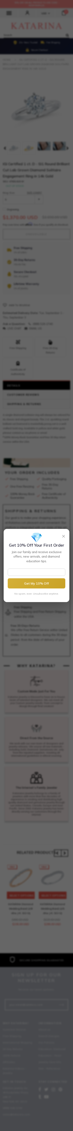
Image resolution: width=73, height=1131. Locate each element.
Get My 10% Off (36, 583)
